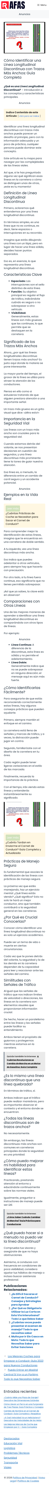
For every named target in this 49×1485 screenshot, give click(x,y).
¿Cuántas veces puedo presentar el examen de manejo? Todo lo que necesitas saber (26, 1328)
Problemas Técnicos (17, 1453)
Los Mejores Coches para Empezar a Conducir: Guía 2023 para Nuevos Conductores (23, 1360)
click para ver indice (29, 116)
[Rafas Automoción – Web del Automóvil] (13, 5)
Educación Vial (13, 1443)
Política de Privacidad (25, 1477)
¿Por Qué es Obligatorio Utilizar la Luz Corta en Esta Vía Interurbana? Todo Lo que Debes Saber (27, 1313)
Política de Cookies (28, 1480)
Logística (9, 1448)
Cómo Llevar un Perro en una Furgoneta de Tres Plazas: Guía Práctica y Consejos (23, 1405)
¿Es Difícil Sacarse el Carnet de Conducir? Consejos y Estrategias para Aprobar (26, 1299)
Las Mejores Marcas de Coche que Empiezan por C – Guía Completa (20, 1426)
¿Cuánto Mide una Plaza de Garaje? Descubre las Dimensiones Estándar (21, 1399)
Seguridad (10, 1457)
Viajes (7, 1467)
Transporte (11, 1462)
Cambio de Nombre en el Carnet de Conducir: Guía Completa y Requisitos (22, 1412)
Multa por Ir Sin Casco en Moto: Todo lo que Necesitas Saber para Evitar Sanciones (27, 1342)
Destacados (11, 1438)
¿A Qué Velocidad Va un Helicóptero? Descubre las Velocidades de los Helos (22, 1419)
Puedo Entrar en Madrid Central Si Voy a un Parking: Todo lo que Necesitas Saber (22, 1374)
